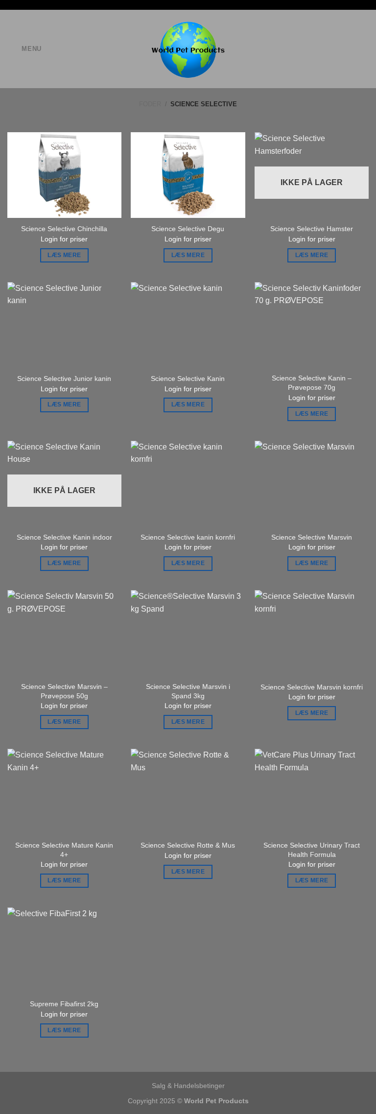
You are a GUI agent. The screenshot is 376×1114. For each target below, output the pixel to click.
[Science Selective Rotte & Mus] (188, 791)
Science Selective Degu (187, 229)
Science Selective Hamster (311, 229)
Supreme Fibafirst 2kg (64, 1004)
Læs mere (64, 255)
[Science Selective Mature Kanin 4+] (64, 791)
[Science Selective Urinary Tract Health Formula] (312, 791)
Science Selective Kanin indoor (64, 537)
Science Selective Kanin (188, 378)
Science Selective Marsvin (311, 537)
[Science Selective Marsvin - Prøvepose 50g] (64, 633)
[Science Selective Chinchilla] (64, 175)
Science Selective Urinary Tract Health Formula (311, 849)
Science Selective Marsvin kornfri (311, 687)
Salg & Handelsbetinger (188, 1086)
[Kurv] (347, 49)
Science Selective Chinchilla (64, 229)
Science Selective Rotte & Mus (188, 845)
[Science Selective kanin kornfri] (188, 483)
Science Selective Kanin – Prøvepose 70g (312, 382)
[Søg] (331, 49)
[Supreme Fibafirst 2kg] (64, 950)
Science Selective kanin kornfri (188, 537)
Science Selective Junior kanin (64, 378)
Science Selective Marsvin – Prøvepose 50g (64, 691)
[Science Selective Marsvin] (312, 483)
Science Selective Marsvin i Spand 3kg (188, 691)
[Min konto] (364, 49)
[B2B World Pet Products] (188, 49)
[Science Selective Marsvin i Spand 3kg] (188, 633)
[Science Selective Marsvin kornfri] (312, 633)
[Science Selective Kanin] (188, 325)
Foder (150, 104)
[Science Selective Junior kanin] (64, 325)
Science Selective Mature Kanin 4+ (64, 849)
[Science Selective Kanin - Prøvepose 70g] (312, 325)
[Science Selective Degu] (188, 175)
